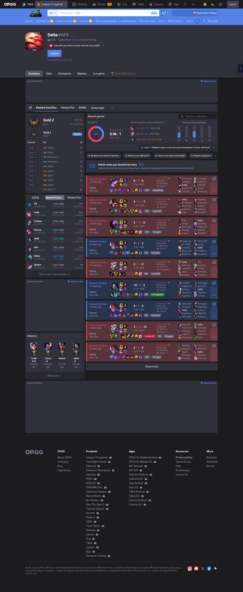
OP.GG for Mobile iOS (140, 461)
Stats (161, 21)
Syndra (37, 265)
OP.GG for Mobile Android (143, 457)
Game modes (66, 21)
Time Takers (93, 525)
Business (212, 457)
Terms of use (183, 461)
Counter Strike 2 (95, 508)
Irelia (36, 212)
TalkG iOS (134, 496)
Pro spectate (147, 21)
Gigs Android (136, 483)
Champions (44, 21)
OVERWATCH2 (94, 487)
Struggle (157, 232)
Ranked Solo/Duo (55, 197)
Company (62, 461)
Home (29, 21)
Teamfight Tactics (96, 461)
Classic (85, 21)
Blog (59, 466)
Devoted (155, 253)
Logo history (64, 470)
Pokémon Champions (98, 470)
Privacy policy (184, 457)
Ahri (36, 247)
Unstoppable (157, 294)
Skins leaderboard (106, 21)
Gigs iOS (133, 487)
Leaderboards (128, 21)
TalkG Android (137, 491)
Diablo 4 (90, 517)
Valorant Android (138, 474)
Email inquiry (183, 470)
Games (90, 534)
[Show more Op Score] (213, 147)
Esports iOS (135, 504)
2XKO (89, 521)
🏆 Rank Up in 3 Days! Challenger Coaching (204, 13)
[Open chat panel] (240, 68)
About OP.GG (64, 457)
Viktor (37, 256)
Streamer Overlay (96, 555)
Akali (36, 238)
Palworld (91, 466)
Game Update (194, 21)
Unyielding (158, 190)
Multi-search (175, 21)
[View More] (193, 4)
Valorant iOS (136, 478)
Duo (88, 538)
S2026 (35, 197)
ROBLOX (91, 483)
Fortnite (90, 513)
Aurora (37, 230)
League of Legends (52, 4)
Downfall (157, 211)
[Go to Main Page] (10, 4)
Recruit (211, 466)
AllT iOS (133, 470)
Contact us (182, 474)
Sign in (233, 4)
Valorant (91, 474)
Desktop (90, 530)
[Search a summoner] (154, 13)
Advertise (212, 461)
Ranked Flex (74, 197)
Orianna (38, 221)
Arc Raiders (92, 500)
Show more (151, 366)
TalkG (89, 543)
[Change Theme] (212, 4)
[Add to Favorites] (72, 34)
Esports (90, 547)
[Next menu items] (197, 21)
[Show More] (204, 4)
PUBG (89, 478)
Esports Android (138, 500)
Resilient (155, 315)
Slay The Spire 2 (95, 504)
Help (178, 466)
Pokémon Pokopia (96, 491)
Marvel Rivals (93, 496)
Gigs (88, 551)
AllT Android (136, 466)
